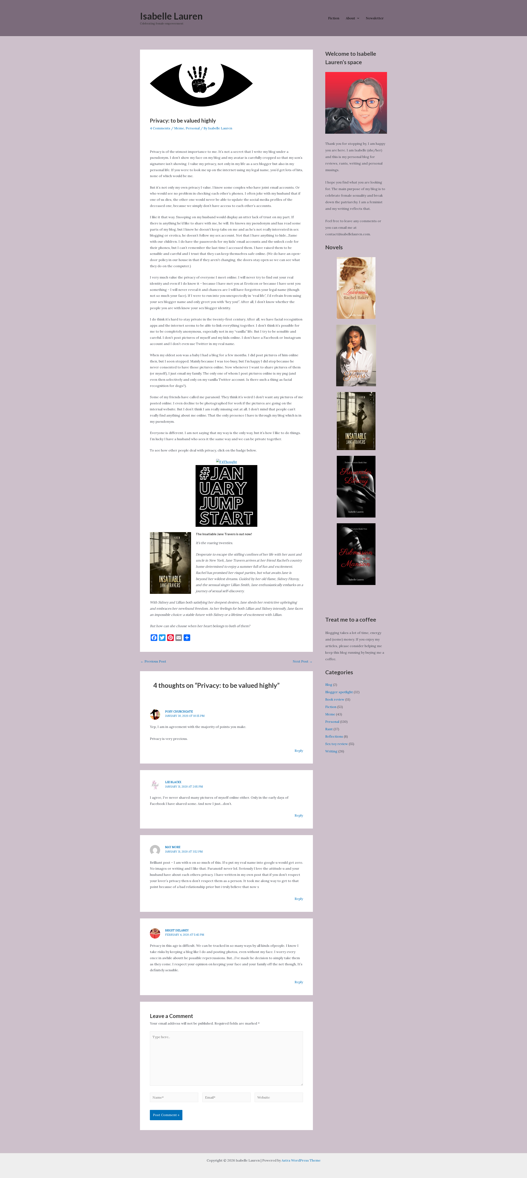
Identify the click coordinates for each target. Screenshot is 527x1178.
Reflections (334, 736)
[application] (357, 18)
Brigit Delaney (177, 930)
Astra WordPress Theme (301, 1160)
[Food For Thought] (226, 462)
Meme (179, 128)
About (350, 18)
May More (172, 847)
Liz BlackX (173, 782)
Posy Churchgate (179, 711)
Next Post (302, 661)
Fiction (333, 18)
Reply (299, 751)
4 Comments (160, 128)
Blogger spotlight (339, 692)
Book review (334, 699)
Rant (329, 729)
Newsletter (375, 18)
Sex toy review (336, 744)
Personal (193, 128)
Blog (328, 684)
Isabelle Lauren (171, 16)
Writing (331, 751)
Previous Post (153, 661)
